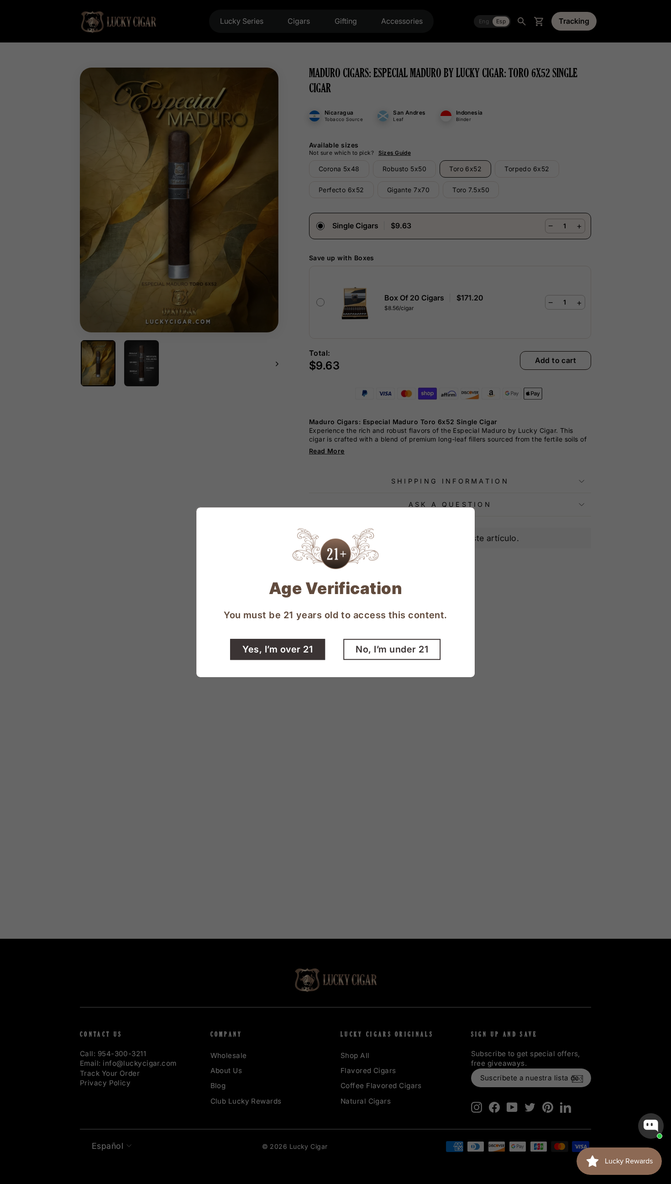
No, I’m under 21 (392, 648)
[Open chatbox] (651, 1126)
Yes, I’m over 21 (277, 648)
